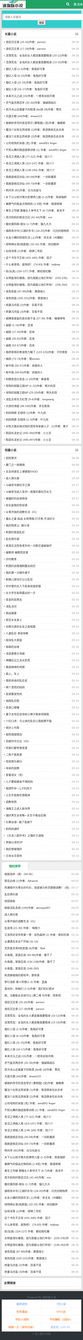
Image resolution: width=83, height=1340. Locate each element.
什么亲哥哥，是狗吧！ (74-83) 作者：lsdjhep (33, 264)
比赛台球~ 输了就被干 (19, 822)
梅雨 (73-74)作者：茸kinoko (23, 358)
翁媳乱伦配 (12, 700)
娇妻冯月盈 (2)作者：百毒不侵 (24, 304)
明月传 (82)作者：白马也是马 (23, 190)
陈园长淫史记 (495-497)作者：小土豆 (28, 439)
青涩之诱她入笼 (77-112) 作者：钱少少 (29, 156)
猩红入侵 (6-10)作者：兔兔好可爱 (26, 75)
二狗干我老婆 (14, 754)
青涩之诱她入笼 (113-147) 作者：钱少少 (30, 163)
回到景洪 (11, 458)
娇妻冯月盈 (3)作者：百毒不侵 (24, 311)
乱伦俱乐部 (12, 538)
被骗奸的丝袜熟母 (16, 498)
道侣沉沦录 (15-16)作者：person (26, 42)
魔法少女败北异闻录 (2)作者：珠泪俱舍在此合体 (35, 136)
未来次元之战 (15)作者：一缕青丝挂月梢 (30, 95)
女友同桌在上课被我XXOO (22, 471)
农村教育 (11, 559)
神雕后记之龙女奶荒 (18, 660)
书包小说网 (22, 1319)
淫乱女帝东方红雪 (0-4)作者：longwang (30, 399)
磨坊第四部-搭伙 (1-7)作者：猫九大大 (28, 224)
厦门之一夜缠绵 (15, 464)
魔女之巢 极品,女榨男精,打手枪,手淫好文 (30, 518)
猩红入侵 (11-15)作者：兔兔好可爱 (27, 82)
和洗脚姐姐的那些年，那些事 (22, 975)
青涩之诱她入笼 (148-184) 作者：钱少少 (30, 170)
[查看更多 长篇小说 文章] (76, 34)
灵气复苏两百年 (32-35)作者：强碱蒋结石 (31, 102)
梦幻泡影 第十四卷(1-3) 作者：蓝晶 (25, 981)
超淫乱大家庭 (14, 640)
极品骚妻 (11, 613)
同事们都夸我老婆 (16, 747)
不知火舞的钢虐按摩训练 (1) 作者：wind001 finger (36, 149)
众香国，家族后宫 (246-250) (21, 968)
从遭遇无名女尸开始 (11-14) (21, 941)
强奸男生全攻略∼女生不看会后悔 (26, 815)
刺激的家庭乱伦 (15, 532)
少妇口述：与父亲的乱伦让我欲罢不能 (29, 720)
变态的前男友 (14, 599)
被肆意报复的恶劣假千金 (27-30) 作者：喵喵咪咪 (35, 318)
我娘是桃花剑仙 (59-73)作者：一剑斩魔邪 (31, 183)
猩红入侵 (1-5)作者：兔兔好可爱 (25, 68)
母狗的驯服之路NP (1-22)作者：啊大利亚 (31, 385)
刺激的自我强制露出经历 (21, 565)
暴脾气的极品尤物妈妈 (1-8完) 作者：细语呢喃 (34, 203)
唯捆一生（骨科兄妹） (21, 1327)
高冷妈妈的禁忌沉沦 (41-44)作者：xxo (29, 217)
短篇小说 (10, 450)
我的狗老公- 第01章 (18, 525)
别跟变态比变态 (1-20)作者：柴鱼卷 (27, 379)
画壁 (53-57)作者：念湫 (20, 345)
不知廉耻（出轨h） (61, 1319)
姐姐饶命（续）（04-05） (19, 874)
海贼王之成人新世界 (18, 808)
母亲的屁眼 (12, 768)
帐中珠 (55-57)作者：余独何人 (24, 365)
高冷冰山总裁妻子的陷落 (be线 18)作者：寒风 (33, 109)
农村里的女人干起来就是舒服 (23, 586)
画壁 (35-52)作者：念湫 (20, 338)
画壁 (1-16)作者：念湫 (19, 325)
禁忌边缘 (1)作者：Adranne (21, 880)
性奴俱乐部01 (14, 761)
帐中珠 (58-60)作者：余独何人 (24, 372)
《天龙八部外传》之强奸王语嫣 (25, 835)
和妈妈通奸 (12, 828)
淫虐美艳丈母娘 (15, 653)
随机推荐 (15, 866)
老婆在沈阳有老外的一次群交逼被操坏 (29, 545)
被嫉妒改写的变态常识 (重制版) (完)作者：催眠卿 (35, 122)
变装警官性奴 (14, 694)
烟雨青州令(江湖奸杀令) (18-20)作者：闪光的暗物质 (37, 230)
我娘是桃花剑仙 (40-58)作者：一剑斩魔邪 (31, 176)
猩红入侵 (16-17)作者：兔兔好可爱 (27, 89)
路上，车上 (12, 673)
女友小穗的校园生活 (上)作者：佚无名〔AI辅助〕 (35, 237)
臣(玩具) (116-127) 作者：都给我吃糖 (28, 271)
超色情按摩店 (14, 734)
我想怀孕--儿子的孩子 (19, 788)
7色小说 (61, 1304)
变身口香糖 (12, 707)
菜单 (79, 4)
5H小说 (61, 1311)
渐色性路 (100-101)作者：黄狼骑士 (27, 298)
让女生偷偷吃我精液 (18, 795)
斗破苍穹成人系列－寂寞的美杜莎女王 (29, 491)
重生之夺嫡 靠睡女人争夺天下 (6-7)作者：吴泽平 (35, 210)
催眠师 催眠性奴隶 (17, 552)
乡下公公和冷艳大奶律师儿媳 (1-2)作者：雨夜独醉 (36, 197)
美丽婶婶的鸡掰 (15, 667)
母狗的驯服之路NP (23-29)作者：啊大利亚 (31, 392)
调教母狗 (11, 801)
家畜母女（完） (15, 774)
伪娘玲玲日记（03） (18, 741)
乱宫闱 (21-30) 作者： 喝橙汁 (22, 928)
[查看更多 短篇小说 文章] (76, 450)
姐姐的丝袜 (12, 646)
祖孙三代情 (12, 727)
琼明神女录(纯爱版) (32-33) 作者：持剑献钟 (32, 244)
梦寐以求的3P (14, 842)
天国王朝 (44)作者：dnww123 (24, 116)
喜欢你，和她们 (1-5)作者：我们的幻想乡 (29, 988)
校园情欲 (9, 901)
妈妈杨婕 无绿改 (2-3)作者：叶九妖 (27, 419)
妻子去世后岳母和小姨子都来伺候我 (27, 714)
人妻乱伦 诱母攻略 (17, 633)
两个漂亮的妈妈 (15, 687)
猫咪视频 (21, 1304)
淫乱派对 (11, 606)
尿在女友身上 (14, 619)
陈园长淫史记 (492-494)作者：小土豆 (28, 433)
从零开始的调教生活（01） (22, 512)
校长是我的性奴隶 (16, 505)
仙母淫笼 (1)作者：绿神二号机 (24, 251)
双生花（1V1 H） (61, 1327)
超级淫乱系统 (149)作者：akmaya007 (27, 907)
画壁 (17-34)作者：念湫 (20, 331)
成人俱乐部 (12, 478)
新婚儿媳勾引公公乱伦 (19, 579)
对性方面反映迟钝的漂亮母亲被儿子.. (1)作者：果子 (37, 426)
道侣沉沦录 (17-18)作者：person (26, 48)
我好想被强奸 (14, 849)
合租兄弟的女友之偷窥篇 (21, 626)
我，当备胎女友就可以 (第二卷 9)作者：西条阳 (32, 995)
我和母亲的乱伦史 (16, 680)
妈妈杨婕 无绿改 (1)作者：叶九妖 (26, 412)
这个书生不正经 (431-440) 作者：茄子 (29, 257)
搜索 (41, 22)
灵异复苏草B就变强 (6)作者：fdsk (24, 948)
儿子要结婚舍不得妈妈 (19, 781)
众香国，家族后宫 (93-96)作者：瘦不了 (28, 955)
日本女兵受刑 (14, 855)
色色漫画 (21, 1311)
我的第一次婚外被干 (18, 572)
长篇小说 (10, 34)
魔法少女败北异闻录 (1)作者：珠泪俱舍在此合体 (35, 129)
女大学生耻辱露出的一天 (21, 592)
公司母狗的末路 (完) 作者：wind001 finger (31, 143)
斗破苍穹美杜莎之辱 (18, 485)
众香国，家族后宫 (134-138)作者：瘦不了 (29, 961)
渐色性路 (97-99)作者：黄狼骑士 (25, 291)
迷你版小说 (49, 1297)
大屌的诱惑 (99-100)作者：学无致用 (28, 406)
